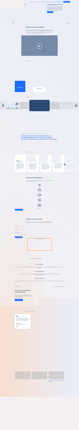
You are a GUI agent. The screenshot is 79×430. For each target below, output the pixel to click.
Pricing (51, 1)
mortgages (52, 352)
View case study (43, 107)
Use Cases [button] (38, 1)
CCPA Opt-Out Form (25, 425)
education (23, 353)
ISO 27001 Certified (14, 425)
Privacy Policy (9, 425)
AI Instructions (20, 425)
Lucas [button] (31, 1)
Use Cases (19, 409)
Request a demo (49, 399)
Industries (34, 405)
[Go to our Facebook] (70, 427)
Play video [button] (39, 46)
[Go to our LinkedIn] (68, 427)
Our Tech (34, 1)
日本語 (5, 425)
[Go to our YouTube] (75, 427)
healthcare (56, 352)
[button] (3, 105)
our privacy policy (25, 234)
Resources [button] (47, 1)
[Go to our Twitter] (73, 427)
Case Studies (43, 1)
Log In (54, 1)
